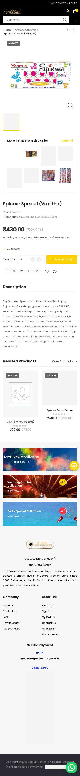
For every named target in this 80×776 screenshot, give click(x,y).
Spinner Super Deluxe (59, 410)
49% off (13, 43)
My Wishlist (48, 628)
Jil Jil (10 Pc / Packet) (20, 422)
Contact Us (10, 611)
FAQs (6, 617)
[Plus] (39, 259)
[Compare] (54, 271)
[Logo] (12, 11)
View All (67, 140)
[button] (75, 20)
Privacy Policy (11, 628)
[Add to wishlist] (47, 271)
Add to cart (64, 259)
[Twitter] (14, 271)
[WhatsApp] (29, 271)
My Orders (48, 617)
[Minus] (32, 259)
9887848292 (40, 564)
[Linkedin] (37, 271)
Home (7, 29)
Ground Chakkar (25, 29)
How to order (11, 623)
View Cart (48, 605)
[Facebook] (6, 271)
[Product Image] (40, 75)
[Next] (73, 30)
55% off (51, 375)
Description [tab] (14, 286)
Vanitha (17, 212)
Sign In (46, 611)
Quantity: (9, 259)
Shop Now (19, 462)
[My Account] (68, 11)
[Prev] (67, 30)
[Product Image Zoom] (70, 105)
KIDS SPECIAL (49, 217)
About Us (8, 605)
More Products (62, 361)
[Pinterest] (21, 271)
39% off (12, 375)
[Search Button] (64, 19)
